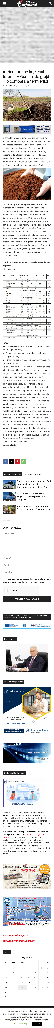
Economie (6, 487)
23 (48, 982)
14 (35, 977)
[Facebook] (5, 461)
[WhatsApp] (23, 461)
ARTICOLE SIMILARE (12, 474)
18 (13, 982)
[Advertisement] (27, 35)
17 (6, 982)
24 (6, 987)
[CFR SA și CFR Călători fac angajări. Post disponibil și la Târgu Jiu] (9, 496)
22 (41, 982)
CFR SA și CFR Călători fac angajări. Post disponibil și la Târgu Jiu (31, 496)
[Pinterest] (17, 461)
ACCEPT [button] (36, 1024)
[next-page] (8, 519)
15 (41, 977)
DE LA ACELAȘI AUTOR (33, 474)
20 (29, 982)
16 (48, 977)
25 (13, 987)
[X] (11, 461)
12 (22, 977)
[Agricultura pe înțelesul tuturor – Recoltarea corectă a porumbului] (9, 509)
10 (6, 977)
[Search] (50, 3)
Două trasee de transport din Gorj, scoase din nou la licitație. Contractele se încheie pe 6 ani (34, 484)
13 (29, 977)
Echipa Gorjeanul (15, 86)
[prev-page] (4, 519)
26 (22, 987)
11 (13, 977)
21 (35, 982)
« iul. (5, 996)
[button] (4, 3)
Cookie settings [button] (21, 1023)
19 (22, 982)
